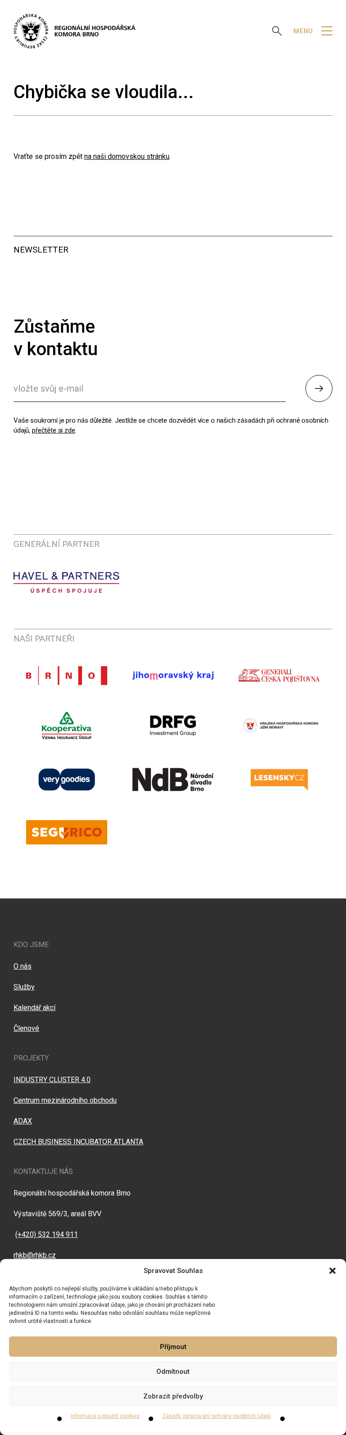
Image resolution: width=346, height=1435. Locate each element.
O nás (23, 966)
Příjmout (173, 1347)
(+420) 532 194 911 (46, 1234)
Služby (24, 987)
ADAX (23, 1121)
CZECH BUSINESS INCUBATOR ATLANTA (78, 1141)
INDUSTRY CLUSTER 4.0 (52, 1079)
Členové (26, 1028)
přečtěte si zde (53, 430)
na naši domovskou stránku (126, 156)
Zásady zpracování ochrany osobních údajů (216, 1416)
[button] (332, 1270)
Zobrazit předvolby (173, 1396)
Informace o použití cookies (105, 1416)
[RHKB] (75, 31)
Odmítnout (173, 1371)
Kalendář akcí (34, 1007)
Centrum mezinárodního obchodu (65, 1100)
